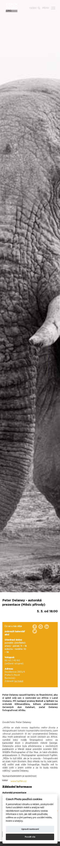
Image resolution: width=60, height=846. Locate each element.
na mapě (18, 681)
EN (34, 8)
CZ (30, 8)
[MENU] (53, 7)
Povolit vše (30, 837)
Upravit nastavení (30, 829)
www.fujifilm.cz (18, 781)
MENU (45, 8)
